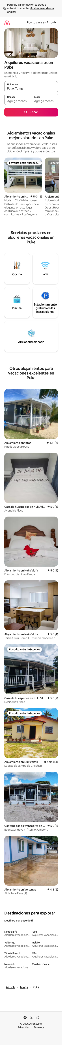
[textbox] (17, 101)
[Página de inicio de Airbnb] (7, 22)
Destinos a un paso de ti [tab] (18, 920)
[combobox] (31, 88)
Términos (39, 1027)
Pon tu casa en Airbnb (41, 22)
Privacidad (24, 1027)
